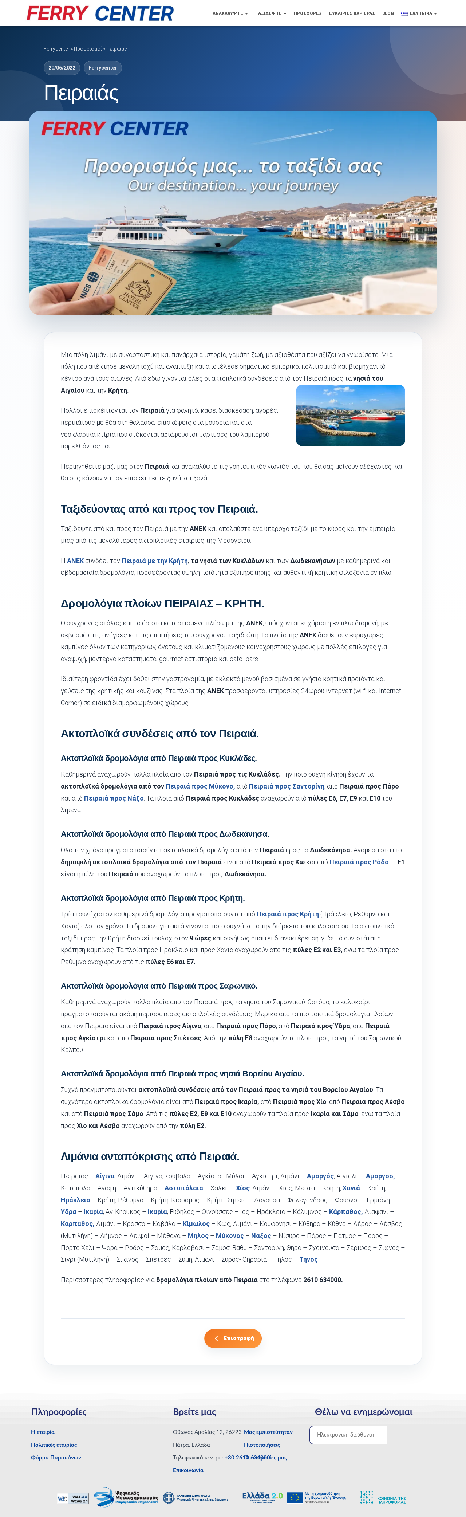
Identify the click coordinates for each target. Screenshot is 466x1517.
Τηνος (308, 1259)
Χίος (243, 1188)
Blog (388, 13)
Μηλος (198, 1235)
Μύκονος (230, 1235)
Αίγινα (105, 1176)
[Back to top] (448, 1497)
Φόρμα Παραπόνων (56, 1458)
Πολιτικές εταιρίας (54, 1445)
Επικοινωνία (188, 1470)
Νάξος (261, 1235)
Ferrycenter (57, 49)
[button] (246, 13)
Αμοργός (320, 1176)
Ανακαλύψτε (228, 13)
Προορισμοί (88, 49)
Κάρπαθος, (345, 1211)
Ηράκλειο (75, 1200)
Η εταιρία (43, 1432)
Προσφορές (308, 13)
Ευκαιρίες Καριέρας (352, 13)
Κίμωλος (196, 1223)
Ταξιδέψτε (269, 13)
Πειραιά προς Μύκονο (199, 786)
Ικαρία (92, 1211)
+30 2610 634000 (247, 1458)
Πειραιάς (116, 49)
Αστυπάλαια (184, 1188)
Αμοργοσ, (380, 1176)
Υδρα (68, 1211)
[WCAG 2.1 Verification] (73, 1498)
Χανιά (351, 1188)
